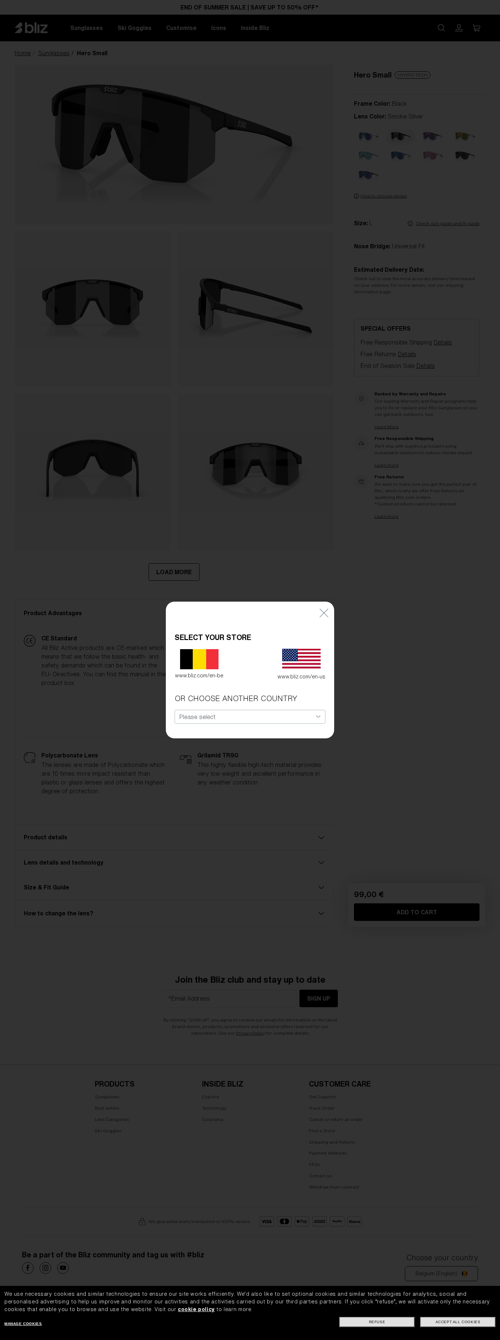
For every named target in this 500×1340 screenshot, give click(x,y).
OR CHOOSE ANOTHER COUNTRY (236, 698)
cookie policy (196, 1309)
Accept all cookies (458, 1322)
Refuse (377, 1322)
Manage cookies (23, 1324)
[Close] (324, 612)
